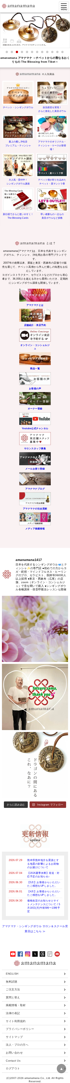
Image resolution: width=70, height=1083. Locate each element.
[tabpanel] (35, 30)
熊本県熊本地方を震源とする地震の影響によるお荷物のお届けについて (43, 864)
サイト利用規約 (16, 1021)
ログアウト (13, 1068)
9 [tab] (47, 52)
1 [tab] (7, 52)
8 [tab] (42, 52)
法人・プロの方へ (17, 1044)
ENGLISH (12, 973)
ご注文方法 (13, 989)
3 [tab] (17, 52)
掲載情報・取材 (16, 1005)
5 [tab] (27, 52)
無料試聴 (11, 981)
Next (65, 30)
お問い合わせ (14, 1052)
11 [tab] (57, 52)
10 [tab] (52, 52)
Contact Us (13, 1060)
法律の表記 (13, 1013)
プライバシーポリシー (20, 1028)
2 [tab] (12, 52)
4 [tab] (22, 52)
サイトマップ (14, 1036)
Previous (4, 30)
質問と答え (13, 997)
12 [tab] (62, 52)
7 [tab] (37, 52)
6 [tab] (32, 52)
